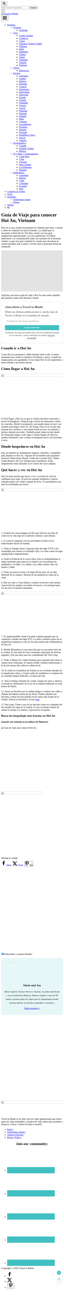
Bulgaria (23, 84)
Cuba (21, 159)
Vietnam (23, 65)
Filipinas (23, 46)
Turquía (22, 62)
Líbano (22, 54)
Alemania (23, 76)
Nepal (22, 57)
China (22, 41)
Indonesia (23, 51)
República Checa (27, 135)
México (22, 151)
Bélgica (22, 81)
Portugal (23, 132)
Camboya (23, 38)
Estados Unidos (26, 148)
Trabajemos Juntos (22, 199)
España (22, 97)
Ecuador (23, 186)
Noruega (23, 127)
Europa (16, 73)
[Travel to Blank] (9, 13)
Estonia (22, 100)
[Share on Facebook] (9, 1276)
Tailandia (23, 60)
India (21, 49)
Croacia (22, 86)
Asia (15, 33)
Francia (22, 105)
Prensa (16, 202)
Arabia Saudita (26, 35)
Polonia (22, 129)
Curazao (23, 162)
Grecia (22, 108)
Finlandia (23, 103)
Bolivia (22, 178)
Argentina (23, 175)
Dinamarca (24, 89)
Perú (21, 188)
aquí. (37, 699)
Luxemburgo (25, 124)
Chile (21, 180)
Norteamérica (19, 143)
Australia (23, 30)
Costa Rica (24, 156)
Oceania (17, 27)
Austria (22, 78)
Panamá (22, 170)
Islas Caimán (25, 164)
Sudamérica (18, 172)
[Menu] (4, 18)
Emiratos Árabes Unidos (30, 43)
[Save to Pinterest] (10, 1286)
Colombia (23, 183)
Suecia (22, 137)
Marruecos (24, 70)
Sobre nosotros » (32, 1008)
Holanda (23, 111)
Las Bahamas (25, 167)
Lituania (23, 121)
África (16, 68)
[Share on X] (9, 1281)
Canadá (22, 146)
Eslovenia (23, 94)
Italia (21, 119)
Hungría (23, 113)
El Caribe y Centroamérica (25, 154)
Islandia (22, 116)
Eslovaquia (24, 92)
